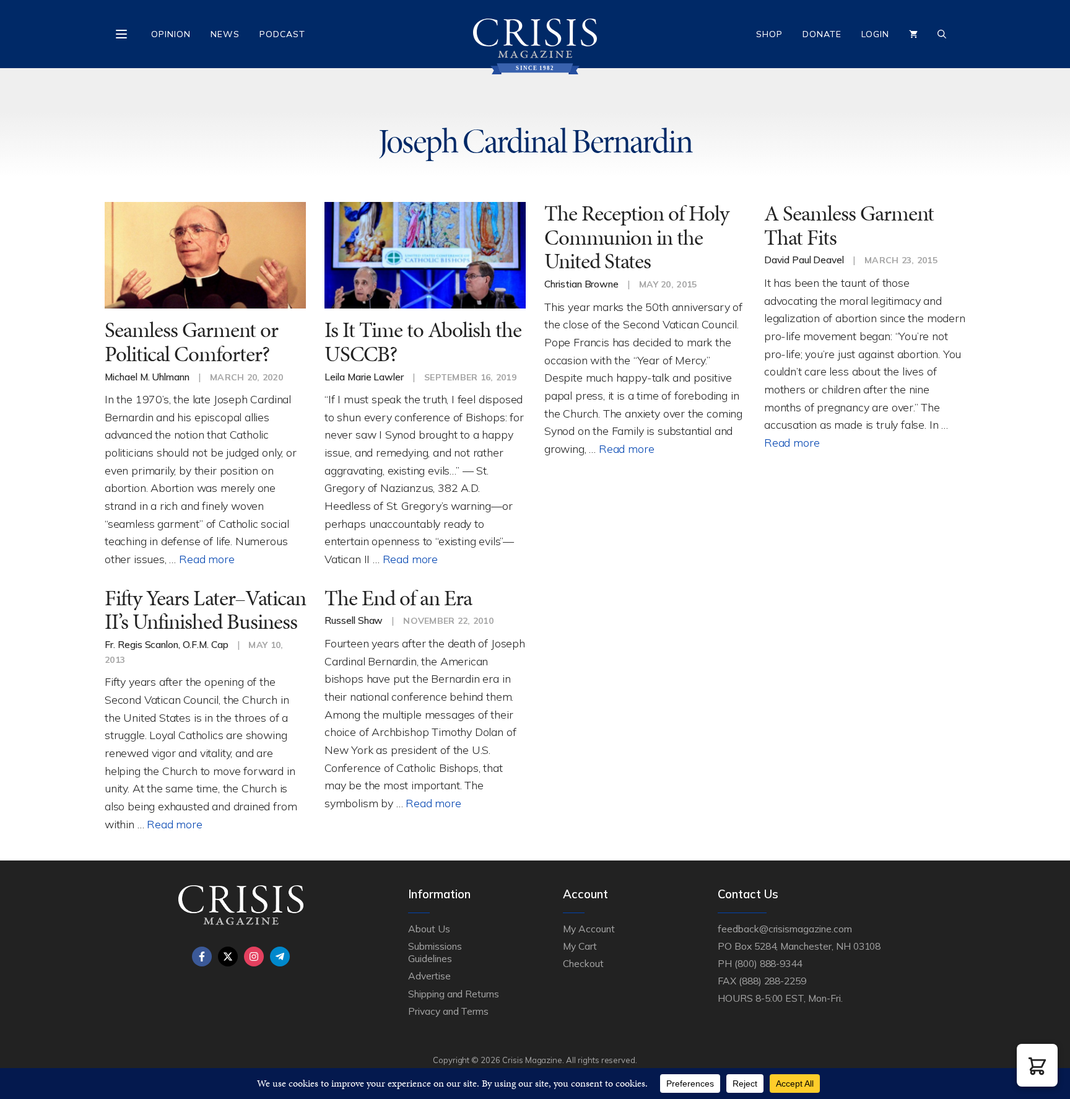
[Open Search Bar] (942, 34)
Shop (769, 34)
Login (875, 34)
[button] (1037, 1065)
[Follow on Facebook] (202, 956)
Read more (206, 559)
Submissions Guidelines (434, 952)
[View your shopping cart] (913, 34)
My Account (589, 928)
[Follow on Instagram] (254, 956)
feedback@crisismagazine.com (785, 928)
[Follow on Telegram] (280, 956)
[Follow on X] (228, 956)
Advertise (429, 976)
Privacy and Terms (448, 1011)
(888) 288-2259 (772, 980)
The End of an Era (398, 598)
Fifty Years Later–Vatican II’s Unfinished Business (205, 610)
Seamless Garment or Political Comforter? (191, 342)
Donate (822, 34)
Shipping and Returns (453, 993)
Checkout (583, 963)
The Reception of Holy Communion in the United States (636, 237)
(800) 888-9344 (768, 963)
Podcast (282, 34)
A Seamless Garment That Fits (849, 225)
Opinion (171, 34)
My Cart (580, 946)
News (225, 34)
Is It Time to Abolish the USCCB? (422, 342)
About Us (429, 928)
